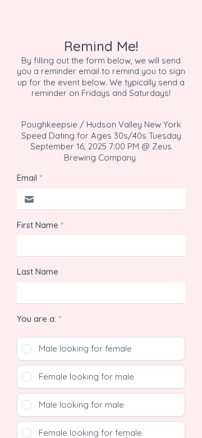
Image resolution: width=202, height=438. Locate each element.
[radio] (101, 348)
